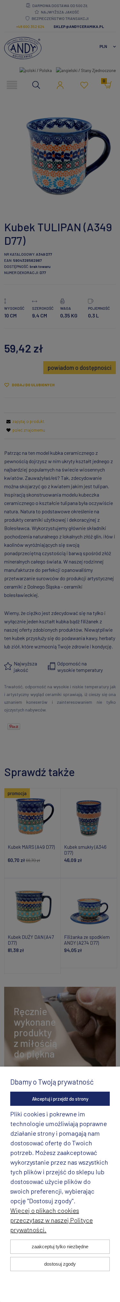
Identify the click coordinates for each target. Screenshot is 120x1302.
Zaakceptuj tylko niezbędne (60, 1246)
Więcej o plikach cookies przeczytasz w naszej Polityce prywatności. (51, 1219)
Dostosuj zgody (60, 1264)
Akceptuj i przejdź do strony (60, 1099)
